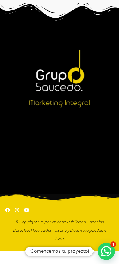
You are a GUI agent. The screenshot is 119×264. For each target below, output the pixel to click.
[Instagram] (17, 210)
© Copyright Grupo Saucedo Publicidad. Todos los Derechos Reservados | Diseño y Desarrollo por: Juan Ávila (59, 230)
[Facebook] (7, 210)
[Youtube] (26, 210)
